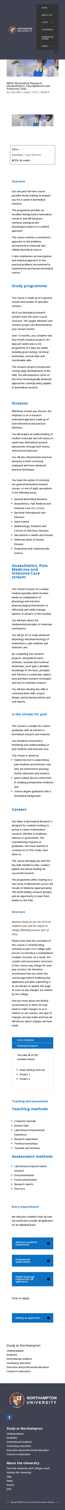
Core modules (25, 1040)
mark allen (15, 92)
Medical (45, 92)
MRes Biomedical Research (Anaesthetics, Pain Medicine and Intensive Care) (28, 86)
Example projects (27, 1045)
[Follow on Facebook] (9, 1417)
